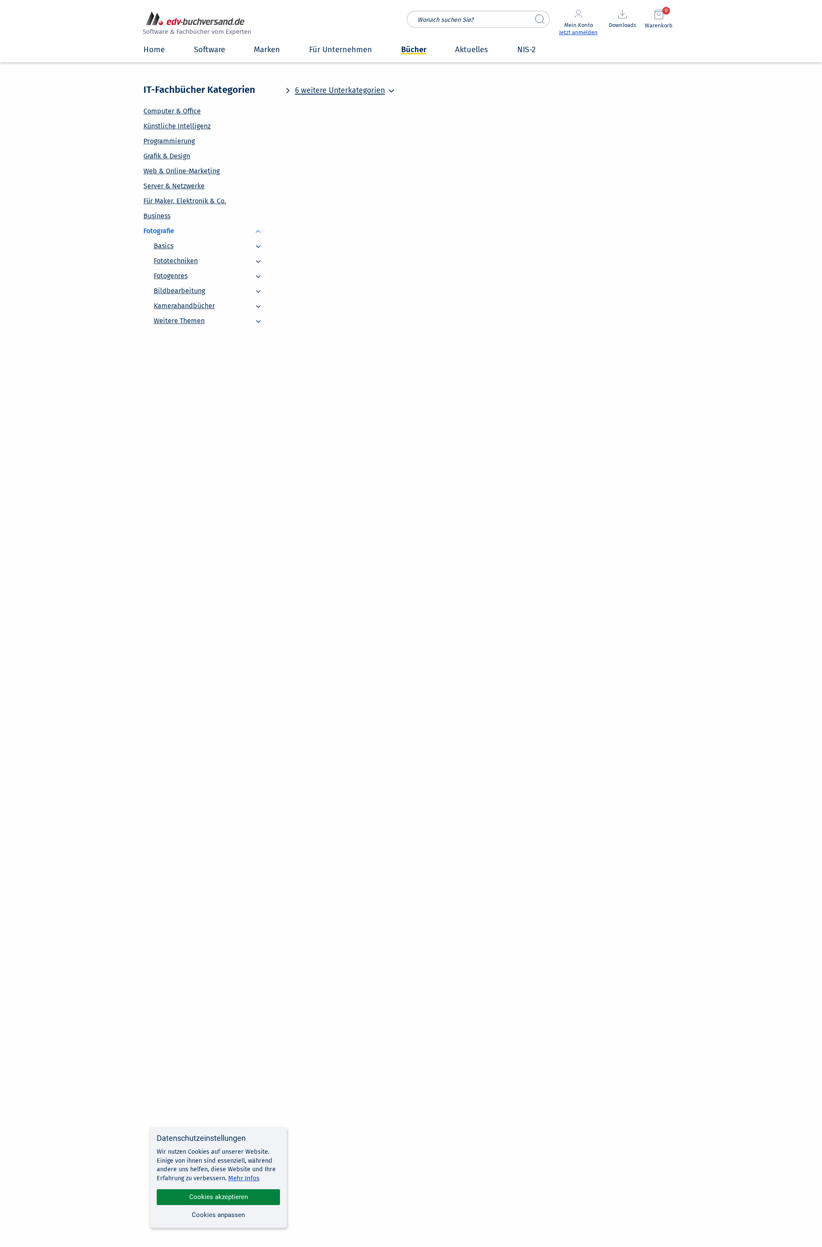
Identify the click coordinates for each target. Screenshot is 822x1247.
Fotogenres (171, 271)
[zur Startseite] (195, 24)
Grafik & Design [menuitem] (166, 156)
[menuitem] (205, 230)
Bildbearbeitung (179, 286)
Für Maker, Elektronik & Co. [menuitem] (184, 201)
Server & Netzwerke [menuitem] (174, 186)
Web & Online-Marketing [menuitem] (181, 171)
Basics (163, 241)
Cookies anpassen (218, 1215)
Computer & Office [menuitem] (172, 111)
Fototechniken (176, 256)
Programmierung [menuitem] (169, 141)
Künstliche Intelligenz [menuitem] (177, 126)
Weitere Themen (179, 316)
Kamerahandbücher (184, 301)
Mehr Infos (243, 1178)
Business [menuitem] (156, 216)
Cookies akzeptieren (218, 1197)
